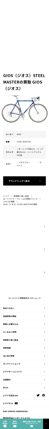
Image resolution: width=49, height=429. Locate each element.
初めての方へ (8, 308)
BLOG (5, 387)
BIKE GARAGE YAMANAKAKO (15, 411)
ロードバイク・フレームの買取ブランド (20, 198)
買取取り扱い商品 (10, 340)
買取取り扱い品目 (21, 196)
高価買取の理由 (9, 316)
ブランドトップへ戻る (19, 180)
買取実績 (7, 347)
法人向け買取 (8, 355)
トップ (6, 196)
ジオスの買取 (9, 201)
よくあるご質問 (9, 332)
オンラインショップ (11, 363)
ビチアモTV (8, 403)
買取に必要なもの (10, 324)
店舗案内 (7, 379)
